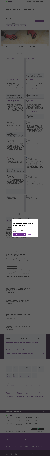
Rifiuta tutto (23, 234)
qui (18, 230)
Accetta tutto (16, 234)
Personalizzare (30, 234)
